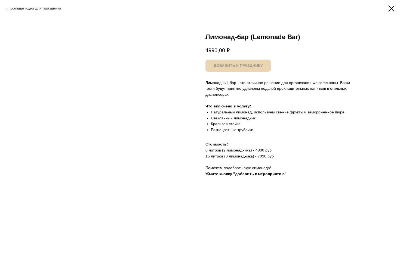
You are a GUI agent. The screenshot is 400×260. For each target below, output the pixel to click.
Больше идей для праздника (35, 8)
